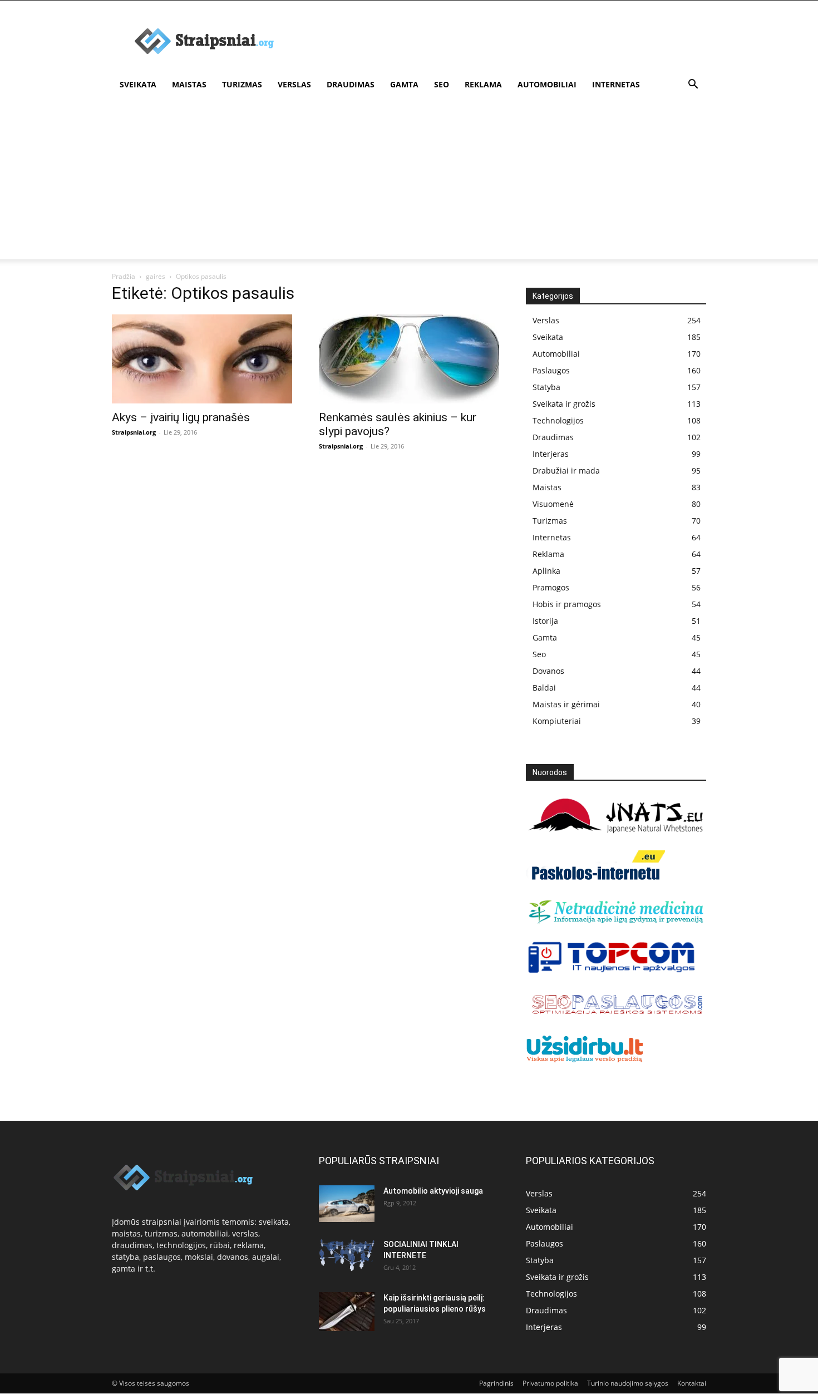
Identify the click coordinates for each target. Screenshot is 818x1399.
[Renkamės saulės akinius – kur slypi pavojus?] (409, 358)
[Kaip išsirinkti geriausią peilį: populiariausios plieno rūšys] (346, 1311)
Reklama (483, 84)
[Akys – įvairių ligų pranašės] (202, 358)
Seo (441, 84)
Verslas (294, 84)
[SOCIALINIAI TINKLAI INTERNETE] (346, 1255)
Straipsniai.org (134, 432)
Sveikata (138, 84)
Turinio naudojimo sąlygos (627, 1383)
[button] (692, 85)
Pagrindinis (496, 1383)
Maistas (189, 84)
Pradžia (123, 276)
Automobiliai (547, 84)
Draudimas (350, 84)
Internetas (616, 84)
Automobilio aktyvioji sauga (433, 1190)
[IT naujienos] (612, 970)
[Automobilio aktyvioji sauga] (346, 1204)
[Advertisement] (409, 181)
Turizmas (242, 84)
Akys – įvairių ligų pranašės (181, 417)
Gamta (404, 84)
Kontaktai (691, 1383)
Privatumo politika (550, 1383)
